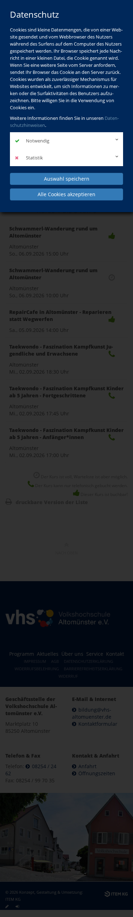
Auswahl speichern (66, 178)
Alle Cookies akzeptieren (66, 194)
